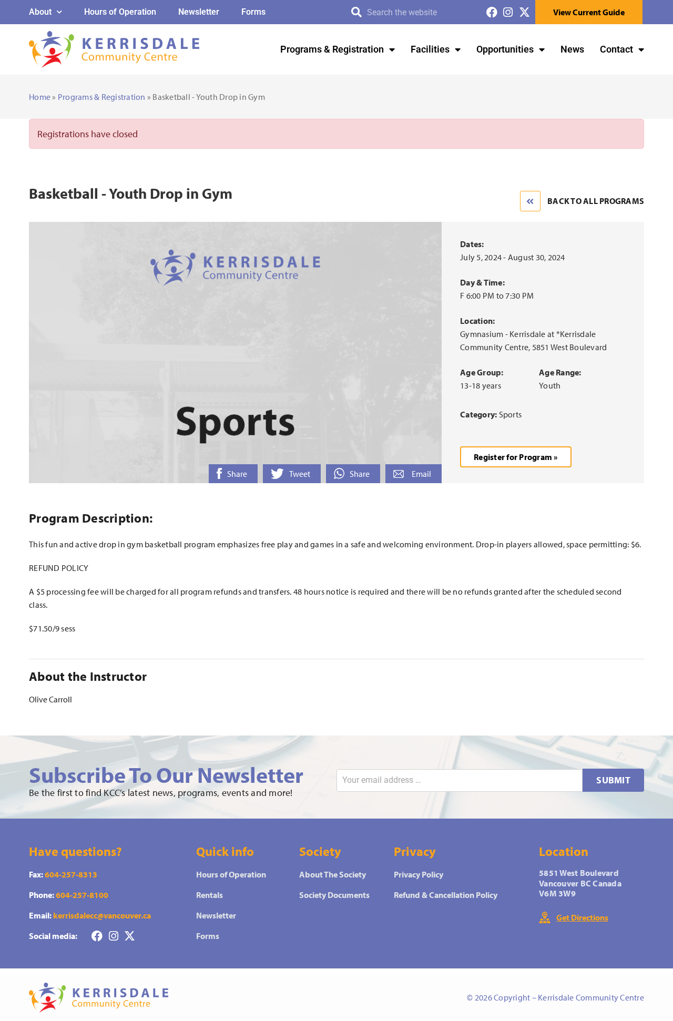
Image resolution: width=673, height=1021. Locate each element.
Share (237, 473)
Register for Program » (516, 457)
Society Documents (334, 895)
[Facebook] (491, 12)
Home (39, 96)
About (40, 12)
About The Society (332, 874)
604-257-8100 (82, 895)
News (572, 49)
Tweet (299, 473)
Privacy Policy (418, 874)
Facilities (430, 49)
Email (421, 473)
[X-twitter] (524, 12)
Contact (616, 49)
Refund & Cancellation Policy (445, 895)
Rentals (209, 895)
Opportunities (505, 49)
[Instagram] (508, 12)
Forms (253, 12)
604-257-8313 (71, 874)
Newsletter (198, 12)
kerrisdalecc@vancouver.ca (102, 915)
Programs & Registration (332, 49)
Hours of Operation (120, 12)
